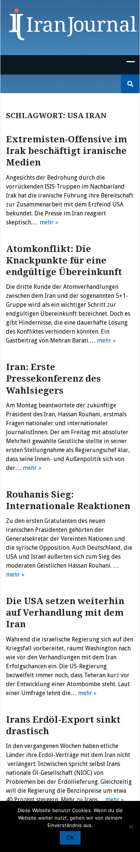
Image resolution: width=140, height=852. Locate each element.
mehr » (49, 222)
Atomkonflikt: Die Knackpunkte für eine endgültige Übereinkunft (64, 260)
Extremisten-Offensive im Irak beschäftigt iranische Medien (66, 151)
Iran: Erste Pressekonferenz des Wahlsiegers (53, 378)
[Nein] (130, 826)
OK (70, 838)
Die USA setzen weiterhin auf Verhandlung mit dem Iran (65, 612)
